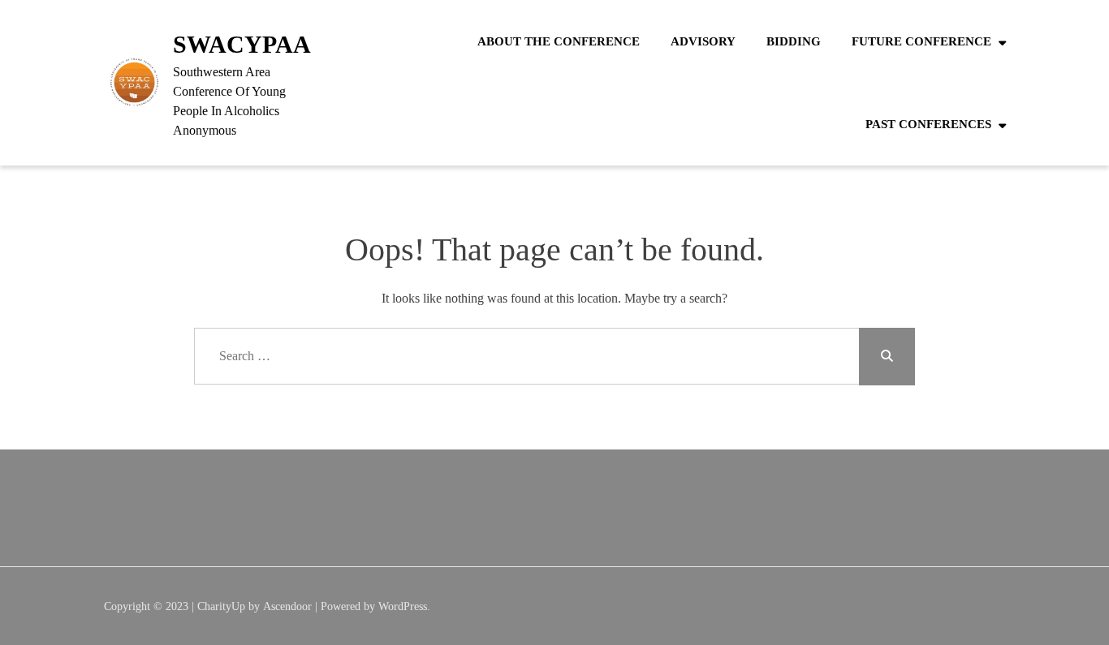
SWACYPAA (242, 44)
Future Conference (921, 41)
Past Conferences (928, 124)
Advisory (703, 41)
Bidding (793, 41)
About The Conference (558, 41)
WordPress (402, 606)
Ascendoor (287, 606)
